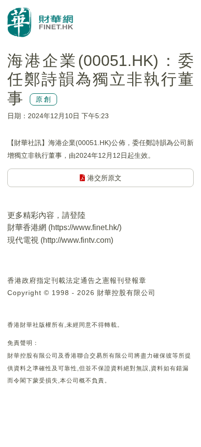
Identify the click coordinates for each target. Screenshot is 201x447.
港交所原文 (103, 178)
